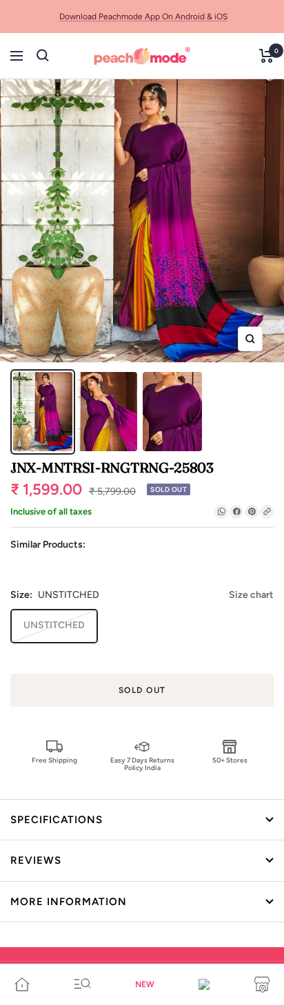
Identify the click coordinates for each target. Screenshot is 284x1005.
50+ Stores (229, 760)
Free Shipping (54, 760)
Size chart (251, 595)
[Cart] (266, 56)
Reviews (35, 860)
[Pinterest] (251, 512)
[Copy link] (267, 512)
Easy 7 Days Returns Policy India (142, 763)
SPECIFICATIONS (56, 820)
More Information (68, 901)
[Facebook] (236, 512)
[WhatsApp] (221, 512)
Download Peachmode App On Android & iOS (143, 16)
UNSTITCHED (54, 625)
